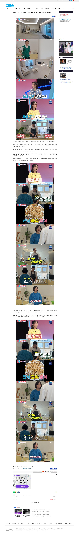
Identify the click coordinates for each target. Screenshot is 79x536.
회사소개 (8, 523)
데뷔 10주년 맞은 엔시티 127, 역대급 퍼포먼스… (41, 512)
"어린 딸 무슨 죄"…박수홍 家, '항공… (65, 19)
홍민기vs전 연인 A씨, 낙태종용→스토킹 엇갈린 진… (42, 516)
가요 (11, 8)
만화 (59, 8)
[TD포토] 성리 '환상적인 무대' (64, 14)
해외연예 (35, 8)
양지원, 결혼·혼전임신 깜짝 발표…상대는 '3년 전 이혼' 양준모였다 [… (26, 516)
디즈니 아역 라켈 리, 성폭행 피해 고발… (65, 68)
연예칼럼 (47, 8)
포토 (24, 8)
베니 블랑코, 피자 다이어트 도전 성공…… (66, 67)
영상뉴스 (29, 8)
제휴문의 (44, 523)
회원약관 (14, 523)
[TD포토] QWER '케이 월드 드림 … (65, 21)
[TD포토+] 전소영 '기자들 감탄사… (69, 54)
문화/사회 (53, 8)
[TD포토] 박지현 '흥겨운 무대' (64, 16)
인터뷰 (41, 8)
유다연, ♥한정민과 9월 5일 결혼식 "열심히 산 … (41, 511)
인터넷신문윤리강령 (59, 523)
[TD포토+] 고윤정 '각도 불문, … (62, 54)
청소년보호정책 (31, 523)
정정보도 (67, 523)
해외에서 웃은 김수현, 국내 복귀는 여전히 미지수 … (42, 509)
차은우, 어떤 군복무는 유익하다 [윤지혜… (66, 79)
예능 (16, 8)
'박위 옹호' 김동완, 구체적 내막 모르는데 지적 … (41, 514)
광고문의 (50, 523)
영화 (20, 8)
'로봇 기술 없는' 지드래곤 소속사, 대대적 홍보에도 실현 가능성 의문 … (18, 516)
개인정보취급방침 (21, 523)
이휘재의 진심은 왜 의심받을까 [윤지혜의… (66, 82)
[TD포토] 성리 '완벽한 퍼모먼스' (64, 15)
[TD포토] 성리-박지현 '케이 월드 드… (65, 20)
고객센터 (38, 523)
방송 (7, 8)
